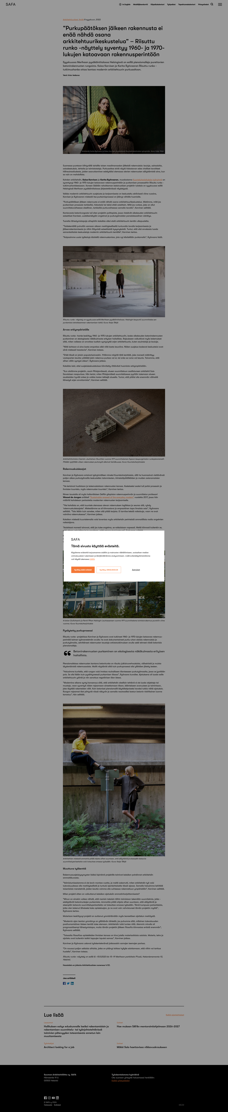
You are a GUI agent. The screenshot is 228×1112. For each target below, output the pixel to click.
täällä (92, 559)
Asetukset (136, 570)
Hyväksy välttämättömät (109, 570)
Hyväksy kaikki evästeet (83, 570)
